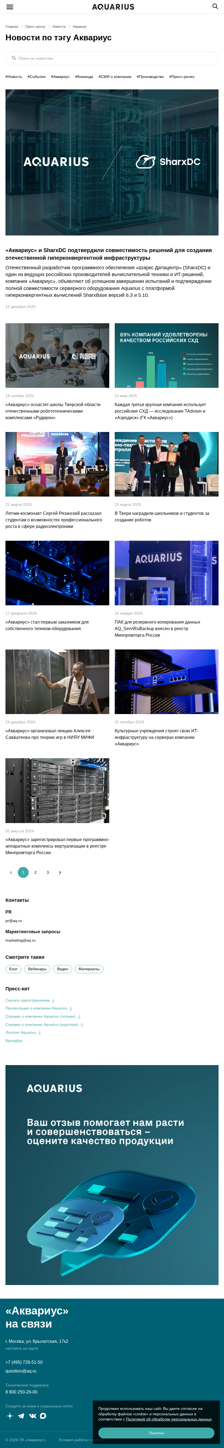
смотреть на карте (21, 1348)
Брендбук (13, 1040)
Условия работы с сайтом (82, 1440)
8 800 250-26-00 (21, 1392)
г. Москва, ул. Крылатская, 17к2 (36, 1341)
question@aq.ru (20, 1371)
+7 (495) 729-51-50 (24, 1362)
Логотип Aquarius (20, 1032)
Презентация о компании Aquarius (36, 1008)
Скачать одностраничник (27, 1000)
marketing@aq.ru (20, 940)
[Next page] (60, 872)
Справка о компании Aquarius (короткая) (41, 1024)
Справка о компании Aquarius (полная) (40, 1016)
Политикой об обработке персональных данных (169, 1419)
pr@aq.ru (13, 920)
